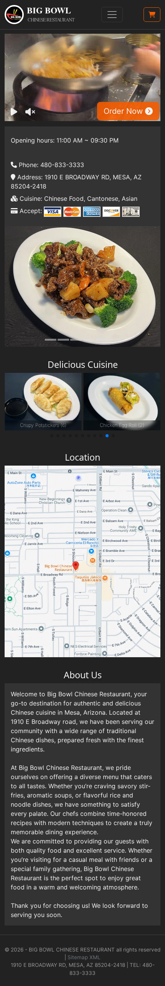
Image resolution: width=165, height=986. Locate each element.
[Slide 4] (89, 340)
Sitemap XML (84, 957)
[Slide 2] (63, 340)
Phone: (27, 165)
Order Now (124, 111)
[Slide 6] (114, 340)
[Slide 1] (50, 340)
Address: (29, 177)
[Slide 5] (101, 340)
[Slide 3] (76, 340)
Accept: (30, 211)
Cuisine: (30, 198)
